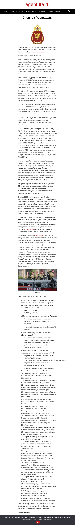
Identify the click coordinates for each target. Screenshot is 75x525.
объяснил (30, 229)
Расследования (30, 11)
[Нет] (73, 520)
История (50, 11)
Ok (38, 522)
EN (63, 11)
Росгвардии (40, 52)
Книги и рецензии (16, 11)
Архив (57, 11)
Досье (6, 11)
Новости (41, 11)
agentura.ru (37, 4)
